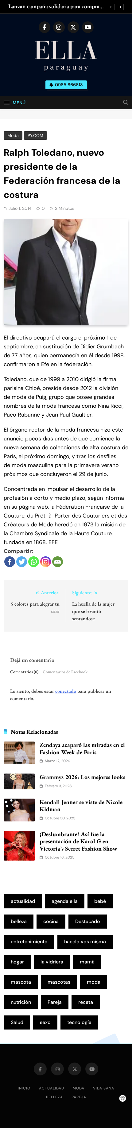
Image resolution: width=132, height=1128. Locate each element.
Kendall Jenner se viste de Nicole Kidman (81, 805)
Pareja (55, 1002)
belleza (19, 921)
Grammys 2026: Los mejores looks (82, 777)
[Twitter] (21, 561)
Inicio (24, 1088)
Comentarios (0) (24, 671)
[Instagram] (45, 561)
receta (85, 1002)
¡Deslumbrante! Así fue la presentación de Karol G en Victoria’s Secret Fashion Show (78, 841)
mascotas (59, 982)
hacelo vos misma (85, 941)
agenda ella (65, 901)
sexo (45, 1022)
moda (93, 982)
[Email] (57, 561)
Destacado (87, 921)
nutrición (21, 1002)
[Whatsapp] (33, 561)
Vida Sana (103, 1088)
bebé (100, 901)
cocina (51, 921)
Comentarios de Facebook (65, 671)
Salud (17, 1022)
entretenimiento (29, 941)
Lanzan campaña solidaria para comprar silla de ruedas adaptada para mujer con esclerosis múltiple (55, 6)
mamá (87, 962)
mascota (21, 982)
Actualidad (51, 1088)
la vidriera (52, 962)
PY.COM (35, 135)
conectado (65, 691)
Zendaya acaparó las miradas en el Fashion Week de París (82, 748)
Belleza (54, 1097)
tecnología (79, 1022)
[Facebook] (9, 561)
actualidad (23, 901)
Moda (13, 135)
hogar (17, 962)
